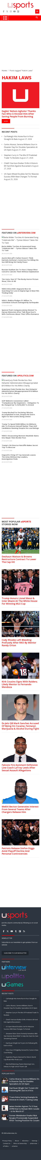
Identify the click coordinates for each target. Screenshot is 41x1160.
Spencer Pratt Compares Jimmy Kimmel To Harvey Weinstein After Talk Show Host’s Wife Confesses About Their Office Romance (20, 312)
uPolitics (6, 1146)
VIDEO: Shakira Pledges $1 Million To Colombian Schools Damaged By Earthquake (20, 301)
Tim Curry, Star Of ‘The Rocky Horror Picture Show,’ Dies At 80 (20, 280)
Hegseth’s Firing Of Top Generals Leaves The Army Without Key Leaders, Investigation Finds (19, 457)
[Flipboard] (18, 11)
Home (4, 70)
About (17, 1141)
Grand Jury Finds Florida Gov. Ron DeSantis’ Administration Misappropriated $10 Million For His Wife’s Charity (20, 391)
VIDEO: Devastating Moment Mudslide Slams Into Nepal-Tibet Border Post (20, 437)
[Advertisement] (20, 46)
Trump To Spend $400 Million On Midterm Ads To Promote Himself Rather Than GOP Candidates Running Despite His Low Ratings (20, 426)
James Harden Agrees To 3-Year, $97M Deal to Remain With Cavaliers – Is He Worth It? (25, 1109)
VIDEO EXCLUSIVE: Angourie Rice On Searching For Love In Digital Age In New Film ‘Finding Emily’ (20, 291)
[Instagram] (11, 11)
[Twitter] (7, 11)
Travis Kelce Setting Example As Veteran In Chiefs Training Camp (23, 1098)
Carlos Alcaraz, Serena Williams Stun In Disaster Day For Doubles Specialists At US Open (20, 147)
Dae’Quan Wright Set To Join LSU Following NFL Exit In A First (23, 1089)
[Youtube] (14, 11)
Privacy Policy (7, 1141)
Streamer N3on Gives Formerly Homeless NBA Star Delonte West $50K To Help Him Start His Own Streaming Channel (21, 1036)
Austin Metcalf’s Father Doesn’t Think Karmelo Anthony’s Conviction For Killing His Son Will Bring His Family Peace (20, 260)
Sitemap (34, 1141)
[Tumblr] (16, 931)
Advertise (25, 1141)
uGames (15, 1146)
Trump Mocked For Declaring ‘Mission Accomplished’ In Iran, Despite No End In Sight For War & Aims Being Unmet (18, 414)
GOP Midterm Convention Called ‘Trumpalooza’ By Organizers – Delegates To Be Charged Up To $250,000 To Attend (20, 403)
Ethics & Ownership (20, 1143)
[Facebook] (3, 11)
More (6, 121)
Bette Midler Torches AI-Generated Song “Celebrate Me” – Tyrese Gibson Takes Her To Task (19, 248)
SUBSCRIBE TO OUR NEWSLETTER (15, 953)
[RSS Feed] (24, 931)
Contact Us (6, 1143)
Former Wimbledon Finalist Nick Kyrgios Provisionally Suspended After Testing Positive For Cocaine (24, 1118)
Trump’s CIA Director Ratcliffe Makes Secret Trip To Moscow (20, 446)
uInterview (33, 1143)
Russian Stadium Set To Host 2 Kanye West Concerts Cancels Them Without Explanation (20, 270)
